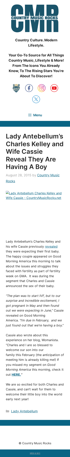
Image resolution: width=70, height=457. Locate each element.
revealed (51, 246)
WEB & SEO (35, 453)
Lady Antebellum (24, 411)
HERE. (16, 374)
